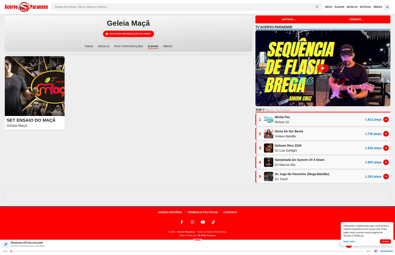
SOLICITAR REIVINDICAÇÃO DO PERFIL (130, 34)
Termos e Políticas (203, 212)
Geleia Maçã (17, 126)
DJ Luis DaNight (286, 150)
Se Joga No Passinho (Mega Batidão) (302, 174)
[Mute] (376, 251)
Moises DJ (282, 122)
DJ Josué (281, 179)
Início (328, 7)
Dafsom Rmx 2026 (288, 145)
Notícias (365, 7)
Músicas (352, 7)
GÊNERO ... (356, 19)
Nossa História (170, 212)
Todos (88, 46)
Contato (230, 212)
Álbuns (339, 7)
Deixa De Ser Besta (289, 131)
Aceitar (385, 241)
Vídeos (377, 7)
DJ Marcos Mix (285, 164)
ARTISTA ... (289, 19)
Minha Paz (282, 117)
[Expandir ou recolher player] (197, 240)
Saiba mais (349, 241)
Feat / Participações (128, 46)
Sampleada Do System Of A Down (300, 159)
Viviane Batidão (285, 136)
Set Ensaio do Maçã (31, 120)
